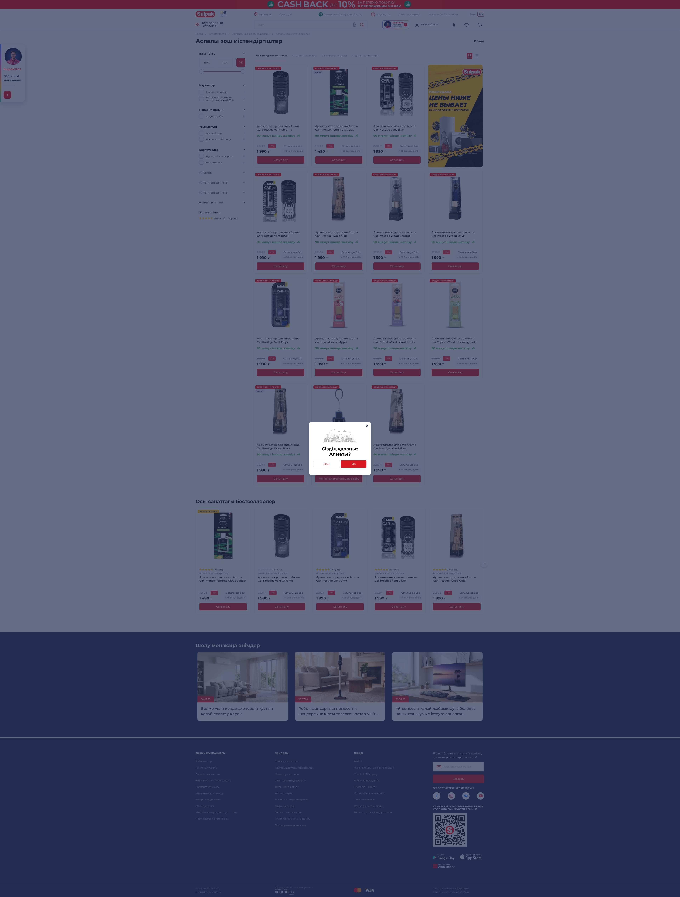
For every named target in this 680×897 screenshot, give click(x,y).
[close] (367, 426)
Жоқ (326, 464)
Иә (354, 464)
